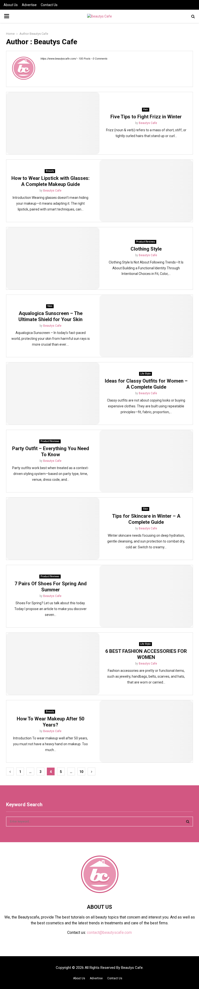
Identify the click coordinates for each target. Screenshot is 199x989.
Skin (49, 306)
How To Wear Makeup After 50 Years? (50, 722)
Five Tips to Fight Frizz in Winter (146, 117)
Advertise (29, 5)
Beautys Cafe (39, 33)
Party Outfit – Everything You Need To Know (50, 451)
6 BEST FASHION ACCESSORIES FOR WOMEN (146, 654)
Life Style (145, 373)
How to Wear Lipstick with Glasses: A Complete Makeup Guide (50, 181)
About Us (11, 5)
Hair (145, 109)
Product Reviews (145, 241)
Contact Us (49, 5)
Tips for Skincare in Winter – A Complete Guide (146, 519)
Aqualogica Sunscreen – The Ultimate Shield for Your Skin (50, 316)
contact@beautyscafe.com (109, 932)
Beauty (50, 171)
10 (81, 772)
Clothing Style (146, 249)
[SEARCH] (187, 821)
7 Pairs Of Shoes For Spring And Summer (51, 587)
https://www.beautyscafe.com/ (58, 58)
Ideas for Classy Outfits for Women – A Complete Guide (146, 384)
